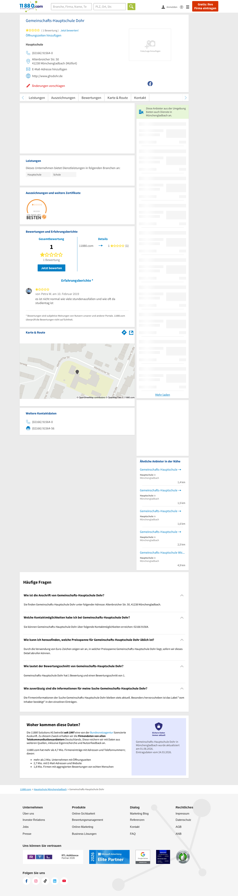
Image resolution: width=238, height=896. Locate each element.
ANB (179, 833)
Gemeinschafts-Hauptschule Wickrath (162, 552)
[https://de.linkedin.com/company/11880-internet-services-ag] (55, 881)
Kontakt (140, 97)
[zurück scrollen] (23, 97)
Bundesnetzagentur (101, 732)
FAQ (133, 833)
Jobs (26, 826)
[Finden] (131, 6)
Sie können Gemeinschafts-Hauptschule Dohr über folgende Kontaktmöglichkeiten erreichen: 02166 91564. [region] (86, 626)
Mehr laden (162, 395)
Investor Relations (34, 819)
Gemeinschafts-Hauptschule (158, 469)
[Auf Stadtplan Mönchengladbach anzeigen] (131, 332)
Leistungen (37, 97)
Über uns (28, 813)
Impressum (182, 813)
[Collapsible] (182, 595)
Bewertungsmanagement (87, 819)
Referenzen (137, 819)
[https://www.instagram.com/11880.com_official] (36, 881)
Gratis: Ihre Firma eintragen (205, 6)
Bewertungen (91, 97)
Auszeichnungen (63, 97)
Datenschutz (183, 819)
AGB (179, 826)
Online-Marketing (82, 826)
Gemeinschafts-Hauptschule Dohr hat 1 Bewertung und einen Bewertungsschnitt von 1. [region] (74, 675)
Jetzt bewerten (51, 268)
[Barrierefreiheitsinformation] (183, 6)
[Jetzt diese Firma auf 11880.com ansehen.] (101, 245)
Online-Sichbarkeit (83, 813)
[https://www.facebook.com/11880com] (26, 881)
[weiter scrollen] (186, 97)
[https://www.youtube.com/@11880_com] (64, 881)
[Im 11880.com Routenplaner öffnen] (124, 331)
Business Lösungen (84, 833)
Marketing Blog (139, 813)
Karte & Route (118, 97)
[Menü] (189, 6)
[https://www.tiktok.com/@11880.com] (45, 881)
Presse (27, 833)
